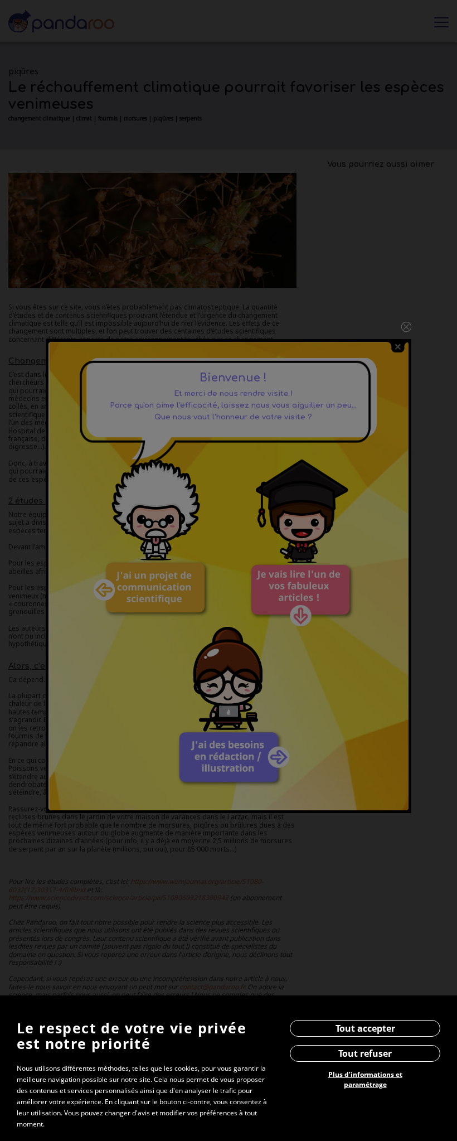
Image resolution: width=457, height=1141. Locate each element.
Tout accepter (365, 1028)
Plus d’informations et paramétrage (365, 1079)
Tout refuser (365, 1053)
